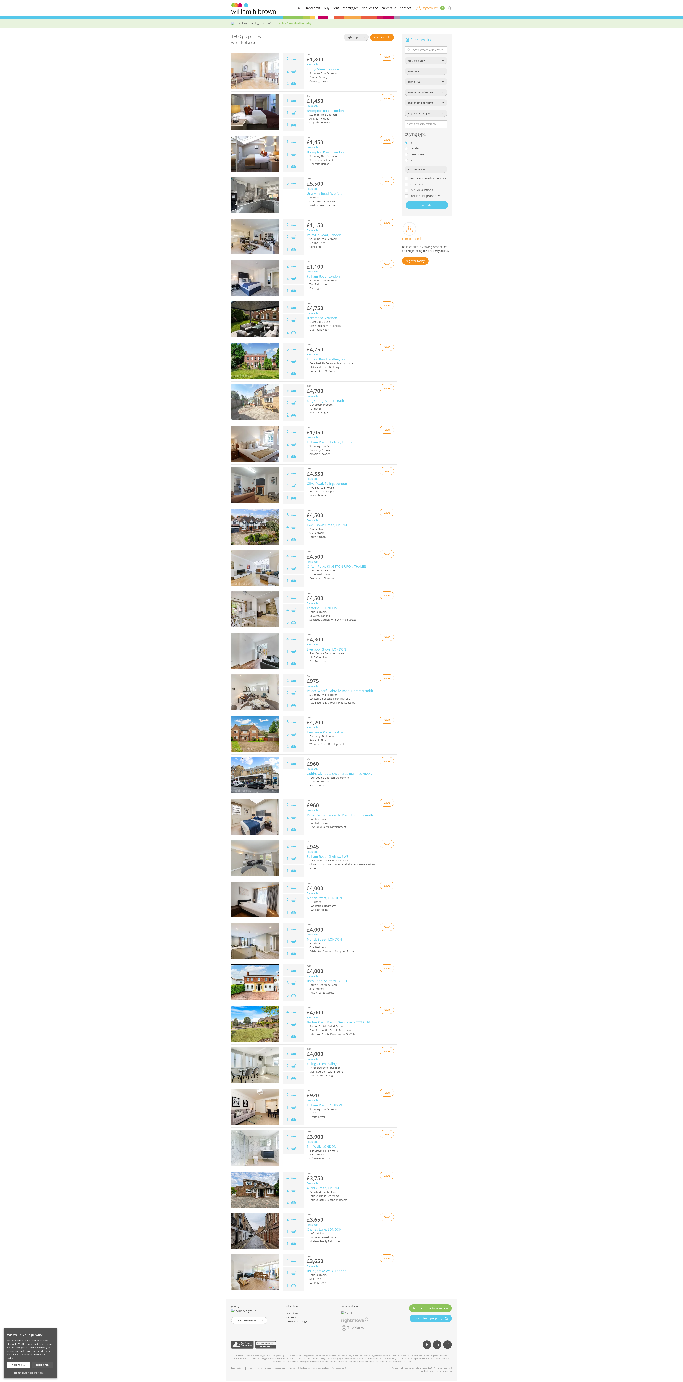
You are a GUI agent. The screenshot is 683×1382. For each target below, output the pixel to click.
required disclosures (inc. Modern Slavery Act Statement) (318, 1367)
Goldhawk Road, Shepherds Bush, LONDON (339, 773)
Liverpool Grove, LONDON (326, 649)
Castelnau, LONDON (322, 608)
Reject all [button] (42, 1365)
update (427, 205)
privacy (251, 1367)
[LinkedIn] (437, 1344)
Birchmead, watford (322, 318)
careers (387, 8)
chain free (417, 184)
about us (292, 1313)
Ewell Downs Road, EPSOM (327, 525)
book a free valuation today (294, 23)
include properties (425, 196)
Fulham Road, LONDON (324, 1105)
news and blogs (296, 1321)
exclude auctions (421, 190)
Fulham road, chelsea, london (330, 442)
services (368, 8)
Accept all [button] (18, 1365)
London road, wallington (326, 359)
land (413, 160)
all (411, 142)
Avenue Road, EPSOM (323, 1188)
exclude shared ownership (428, 178)
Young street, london (323, 69)
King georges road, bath (325, 401)
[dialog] (30, 1353)
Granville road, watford (325, 193)
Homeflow (447, 1370)
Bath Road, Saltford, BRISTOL (328, 981)
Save (382, 37)
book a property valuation (430, 1308)
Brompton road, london (325, 110)
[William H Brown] (253, 8)
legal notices (237, 1367)
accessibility (281, 1367)
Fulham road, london (323, 276)
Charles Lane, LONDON (324, 1229)
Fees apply (312, 64)
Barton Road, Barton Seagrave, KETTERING (338, 1022)
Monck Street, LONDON (324, 898)
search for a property (428, 1318)
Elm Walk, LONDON (321, 1146)
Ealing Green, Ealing (322, 1064)
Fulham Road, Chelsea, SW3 (327, 856)
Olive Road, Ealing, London (327, 483)
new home (417, 154)
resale (414, 148)
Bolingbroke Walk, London (326, 1271)
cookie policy (264, 1367)
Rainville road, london (324, 235)
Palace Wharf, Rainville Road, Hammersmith (340, 691)
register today (415, 261)
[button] (30, 1373)
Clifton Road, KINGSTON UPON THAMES (337, 566)
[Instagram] (447, 1344)
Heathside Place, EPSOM (325, 732)
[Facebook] (427, 1344)
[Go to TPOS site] (242, 1345)
